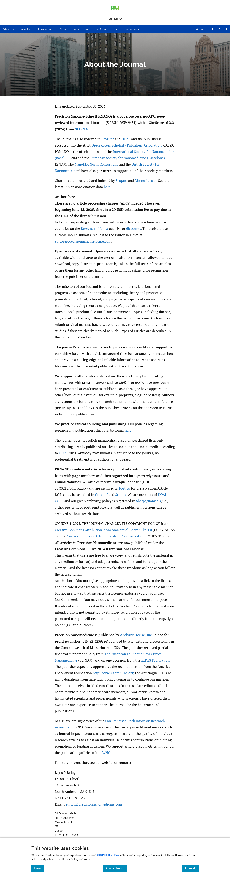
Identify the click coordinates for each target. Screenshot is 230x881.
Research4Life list (94, 228)
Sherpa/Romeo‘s (148, 501)
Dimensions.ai (146, 180)
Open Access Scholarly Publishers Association (126, 145)
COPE (59, 501)
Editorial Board (46, 29)
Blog (86, 29)
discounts (133, 228)
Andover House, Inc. (136, 635)
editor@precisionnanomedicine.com (83, 241)
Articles (7, 29)
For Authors (26, 29)
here (107, 187)
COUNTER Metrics (108, 855)
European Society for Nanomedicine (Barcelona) (127, 158)
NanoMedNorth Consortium (96, 164)
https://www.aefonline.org (113, 673)
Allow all (192, 868)
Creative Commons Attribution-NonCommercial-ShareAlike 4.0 (103, 530)
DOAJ (125, 139)
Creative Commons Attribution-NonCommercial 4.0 (105, 536)
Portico (124, 488)
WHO (106, 752)
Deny (39, 868)
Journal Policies (132, 29)
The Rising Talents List (107, 29)
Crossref (107, 139)
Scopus (121, 180)
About (63, 29)
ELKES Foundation (155, 660)
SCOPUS (81, 129)
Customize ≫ (116, 868)
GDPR (63, 453)
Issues (75, 29)
